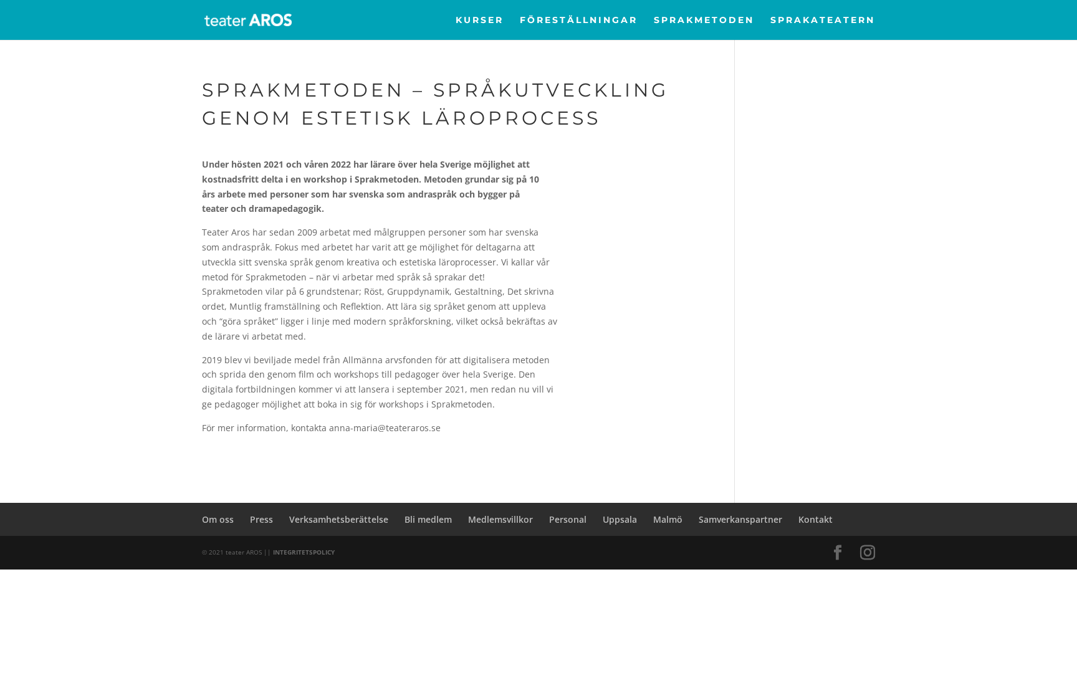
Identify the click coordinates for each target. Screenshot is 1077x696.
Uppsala (620, 519)
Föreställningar (579, 21)
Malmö (667, 519)
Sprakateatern (822, 21)
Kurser (480, 21)
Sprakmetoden (704, 21)
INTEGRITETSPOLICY (304, 552)
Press (261, 519)
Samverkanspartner (740, 519)
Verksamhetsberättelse (338, 519)
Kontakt (815, 519)
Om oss (218, 519)
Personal (567, 519)
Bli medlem (428, 519)
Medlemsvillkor (500, 519)
